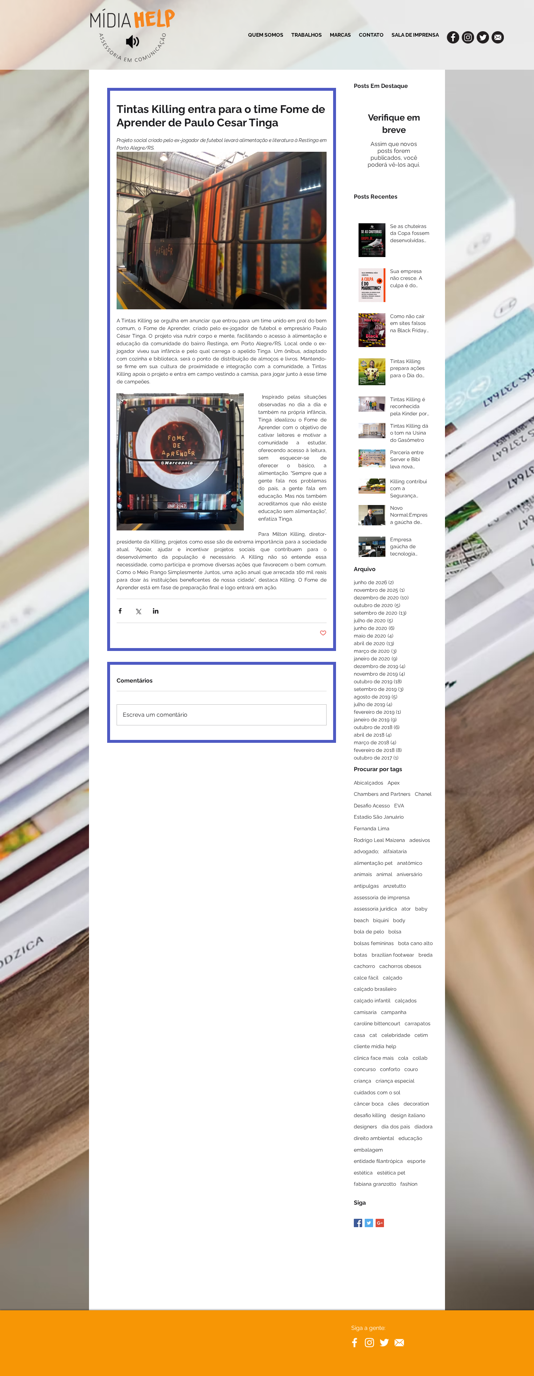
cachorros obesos (400, 966)
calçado (392, 978)
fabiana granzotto (375, 1184)
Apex (394, 783)
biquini (381, 920)
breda (425, 955)
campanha (393, 1012)
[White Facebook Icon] (354, 1342)
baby (421, 909)
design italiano (408, 1115)
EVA (399, 806)
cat (373, 1035)
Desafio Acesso (372, 806)
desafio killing (370, 1115)
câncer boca (369, 1104)
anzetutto (394, 886)
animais (363, 874)
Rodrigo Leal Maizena (379, 840)
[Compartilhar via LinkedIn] (155, 610)
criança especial (395, 1081)
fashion (408, 1184)
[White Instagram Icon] (369, 1342)
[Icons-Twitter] (483, 37)
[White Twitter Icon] (384, 1342)
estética (363, 1173)
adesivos (419, 840)
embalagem (368, 1150)
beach (361, 920)
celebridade (395, 1035)
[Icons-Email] (497, 37)
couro (411, 1069)
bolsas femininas (374, 943)
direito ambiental (374, 1138)
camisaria (365, 1012)
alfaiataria (395, 851)
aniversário (409, 874)
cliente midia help (375, 1046)
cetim (421, 1035)
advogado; (366, 851)
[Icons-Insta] (468, 37)
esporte (416, 1161)
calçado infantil (372, 1000)
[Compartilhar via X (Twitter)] (137, 610)
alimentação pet (373, 863)
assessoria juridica (375, 909)
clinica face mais (374, 1058)
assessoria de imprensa (382, 897)
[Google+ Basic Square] (380, 1223)
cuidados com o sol (377, 1092)
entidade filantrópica (378, 1161)
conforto (390, 1069)
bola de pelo (369, 932)
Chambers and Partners (382, 794)
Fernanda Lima (371, 828)
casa (359, 1035)
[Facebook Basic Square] (358, 1223)
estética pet (391, 1173)
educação (410, 1138)
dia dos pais (395, 1126)
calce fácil (366, 978)
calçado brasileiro (375, 989)
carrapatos (417, 1023)
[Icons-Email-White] (399, 1342)
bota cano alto (415, 943)
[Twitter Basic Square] (369, 1223)
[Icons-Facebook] (453, 37)
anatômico (409, 863)
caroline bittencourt (377, 1023)
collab (420, 1058)
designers (365, 1126)
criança (362, 1081)
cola (403, 1058)
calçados (406, 1000)
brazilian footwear (393, 955)
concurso (365, 1069)
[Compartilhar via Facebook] (120, 610)
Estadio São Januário (379, 817)
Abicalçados (368, 783)
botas (360, 955)
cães (393, 1104)
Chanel (423, 794)
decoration (416, 1104)
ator (406, 909)
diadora (423, 1126)
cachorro (364, 966)
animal (384, 874)
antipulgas (366, 886)
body (399, 920)
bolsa (394, 932)
